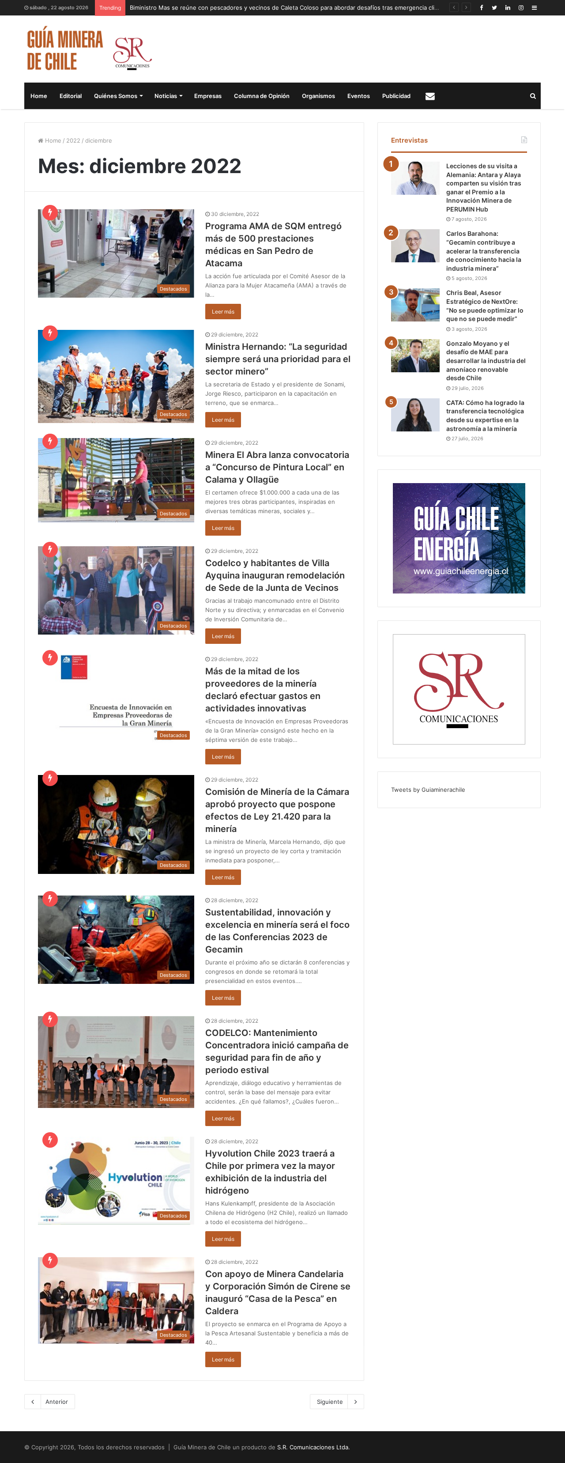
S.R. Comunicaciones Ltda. (313, 1447)
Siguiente (330, 1401)
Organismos (318, 95)
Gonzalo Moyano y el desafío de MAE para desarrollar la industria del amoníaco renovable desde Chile (486, 361)
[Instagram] (520, 7)
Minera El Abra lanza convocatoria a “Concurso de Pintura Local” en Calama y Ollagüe (277, 467)
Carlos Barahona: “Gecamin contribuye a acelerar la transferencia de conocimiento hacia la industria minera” (483, 251)
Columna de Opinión (262, 95)
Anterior (56, 1401)
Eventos (358, 95)
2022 (73, 140)
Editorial (71, 95)
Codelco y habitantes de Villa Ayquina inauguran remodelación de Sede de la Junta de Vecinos (275, 575)
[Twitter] (494, 7)
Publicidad (396, 95)
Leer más (223, 311)
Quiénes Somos (115, 95)
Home (38, 95)
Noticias (165, 95)
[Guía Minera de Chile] (88, 49)
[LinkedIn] (507, 7)
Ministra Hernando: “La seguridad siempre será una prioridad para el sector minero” (277, 359)
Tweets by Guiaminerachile (428, 789)
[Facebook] (481, 7)
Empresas (208, 95)
